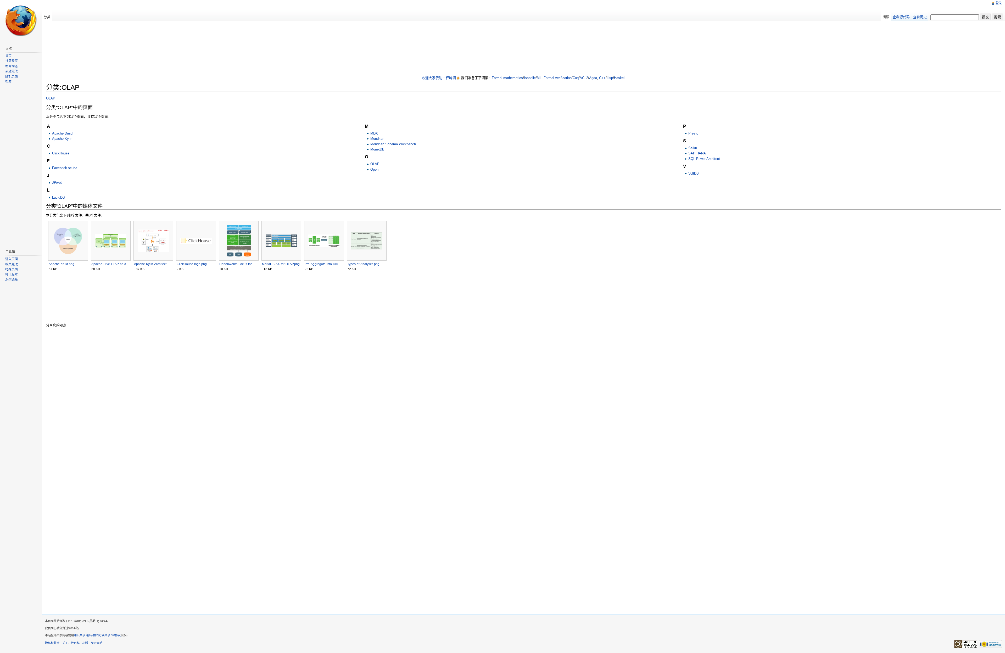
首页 (8, 56)
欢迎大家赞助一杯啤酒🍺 (441, 78)
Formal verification (558, 78)
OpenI (374, 169)
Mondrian (377, 139)
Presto (693, 133)
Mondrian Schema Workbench (393, 144)
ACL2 (584, 78)
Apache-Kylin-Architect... (151, 264)
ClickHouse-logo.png (192, 264)
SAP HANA (697, 153)
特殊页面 (11, 269)
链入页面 (11, 259)
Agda (593, 78)
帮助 (8, 81)
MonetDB (377, 149)
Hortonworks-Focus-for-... (237, 264)
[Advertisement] (523, 48)
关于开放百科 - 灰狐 (75, 643)
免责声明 (96, 643)
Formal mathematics (507, 78)
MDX (374, 133)
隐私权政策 (52, 643)
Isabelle (530, 78)
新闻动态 (11, 66)
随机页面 (11, 76)
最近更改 (11, 71)
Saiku (692, 148)
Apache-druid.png (61, 264)
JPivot (57, 183)
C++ (602, 78)
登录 (999, 3)
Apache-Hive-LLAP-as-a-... (110, 264)
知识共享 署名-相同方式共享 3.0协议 (97, 635)
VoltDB (693, 173)
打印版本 (11, 274)
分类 (47, 17)
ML (539, 78)
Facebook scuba (64, 168)
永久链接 (11, 279)
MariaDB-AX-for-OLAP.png (281, 264)
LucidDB (58, 197)
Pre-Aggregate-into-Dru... (322, 264)
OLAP (50, 98)
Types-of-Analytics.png (363, 264)
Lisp (610, 78)
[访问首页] (21, 21)
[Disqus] (523, 398)
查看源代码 (901, 17)
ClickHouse (60, 153)
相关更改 (11, 264)
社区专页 (11, 61)
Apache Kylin (62, 139)
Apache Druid (62, 133)
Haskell (619, 78)
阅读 (886, 17)
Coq (576, 78)
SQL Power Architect (704, 159)
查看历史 (920, 17)
